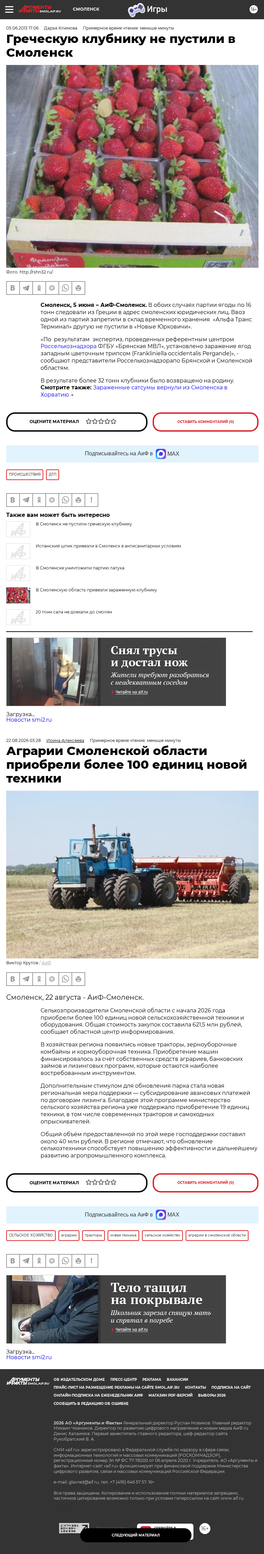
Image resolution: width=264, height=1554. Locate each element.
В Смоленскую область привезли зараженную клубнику (96, 589)
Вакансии (177, 1379)
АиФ (46, 962)
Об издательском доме (79, 1379)
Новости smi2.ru (29, 720)
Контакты (195, 1387)
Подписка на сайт (231, 1387)
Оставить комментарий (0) (205, 422)
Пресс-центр (123, 1379)
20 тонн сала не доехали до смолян (74, 611)
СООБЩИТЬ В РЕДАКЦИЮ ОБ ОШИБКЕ (91, 1403)
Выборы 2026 (212, 1395)
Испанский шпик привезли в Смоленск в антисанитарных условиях (108, 545)
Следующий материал (136, 1535)
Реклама (151, 1379)
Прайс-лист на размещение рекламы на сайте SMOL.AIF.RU (116, 1387)
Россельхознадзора (69, 346)
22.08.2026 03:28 (23, 740)
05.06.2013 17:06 (22, 28)
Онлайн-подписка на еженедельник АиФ (98, 1395)
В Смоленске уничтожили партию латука (80, 567)
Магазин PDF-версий (170, 1395)
